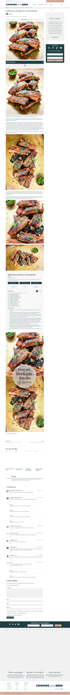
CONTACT (18, 693)
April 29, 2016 (11, 14)
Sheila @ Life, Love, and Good (15, 526)
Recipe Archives (9, 688)
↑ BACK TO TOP (7, 693)
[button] (62, 5)
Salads (25, 688)
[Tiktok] (60, 1)
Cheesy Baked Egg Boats (10, 469)
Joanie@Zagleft (12, 547)
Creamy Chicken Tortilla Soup (19, 469)
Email (8, 603)
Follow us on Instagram (15, 672)
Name (8, 599)
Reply (10, 493)
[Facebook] (62, 1)
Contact (53, 1)
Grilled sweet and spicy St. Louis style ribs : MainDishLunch (20, 516)
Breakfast (17, 684)
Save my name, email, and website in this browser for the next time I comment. (25, 611)
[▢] (8, 293)
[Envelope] (6, 1)
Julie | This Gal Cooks (13, 533)
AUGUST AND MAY (64, 693)
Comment (9, 587)
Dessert (51, 4)
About (49, 1)
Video (8, 689)
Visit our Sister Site (54, 672)
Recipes (34, 4)
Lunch (17, 686)
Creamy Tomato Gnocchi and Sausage (39, 469)
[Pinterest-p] (58, 1)
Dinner (46, 4)
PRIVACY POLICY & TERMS (43, 693)
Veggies (25, 689)
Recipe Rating (10, 585)
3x (40, 291)
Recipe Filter (9, 684)
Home (7, 7)
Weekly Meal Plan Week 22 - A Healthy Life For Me (18, 571)
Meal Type (10, 7)
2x (38, 291)
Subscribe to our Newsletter (35, 672)
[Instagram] (56, 1)
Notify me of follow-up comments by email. (17, 613)
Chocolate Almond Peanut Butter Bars (29, 469)
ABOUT (13, 693)
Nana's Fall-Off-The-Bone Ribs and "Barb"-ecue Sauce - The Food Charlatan (23, 577)
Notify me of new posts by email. (14, 615)
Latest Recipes (40, 4)
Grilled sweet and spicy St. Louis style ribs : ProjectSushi (19, 511)
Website (8, 607)
